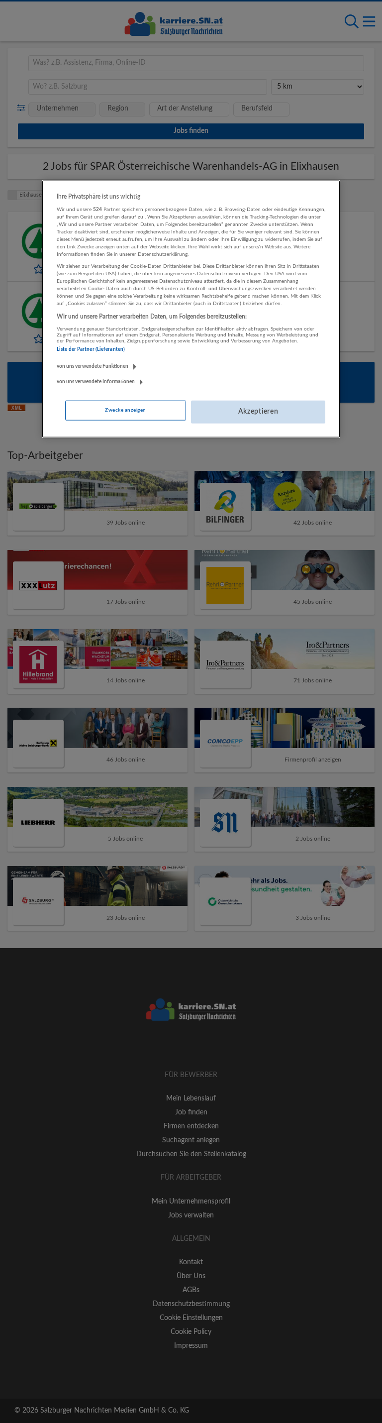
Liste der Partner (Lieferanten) (91, 349)
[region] (191, 309)
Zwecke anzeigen (125, 410)
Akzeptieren (258, 411)
